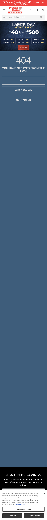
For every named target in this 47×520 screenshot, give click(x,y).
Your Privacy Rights (23, 509)
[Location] (30, 10)
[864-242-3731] (37, 10)
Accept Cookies (34, 516)
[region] (23, 505)
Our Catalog (23, 90)
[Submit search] (41, 17)
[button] (3, 10)
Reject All (12, 516)
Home (23, 80)
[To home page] (16, 10)
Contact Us (23, 100)
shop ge (23, 47)
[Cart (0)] (43, 10)
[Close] (44, 493)
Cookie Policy (20, 504)
